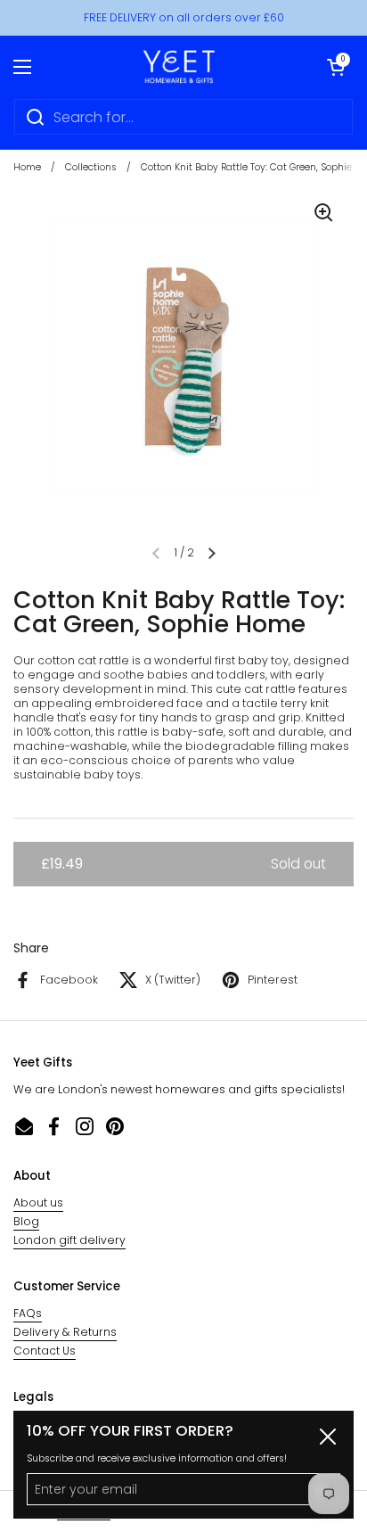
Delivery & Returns (65, 1331)
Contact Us (44, 1350)
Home (27, 167)
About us (38, 1202)
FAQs (27, 1313)
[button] (336, 67)
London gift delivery (69, 1240)
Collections (91, 167)
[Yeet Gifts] (179, 67)
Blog (26, 1221)
